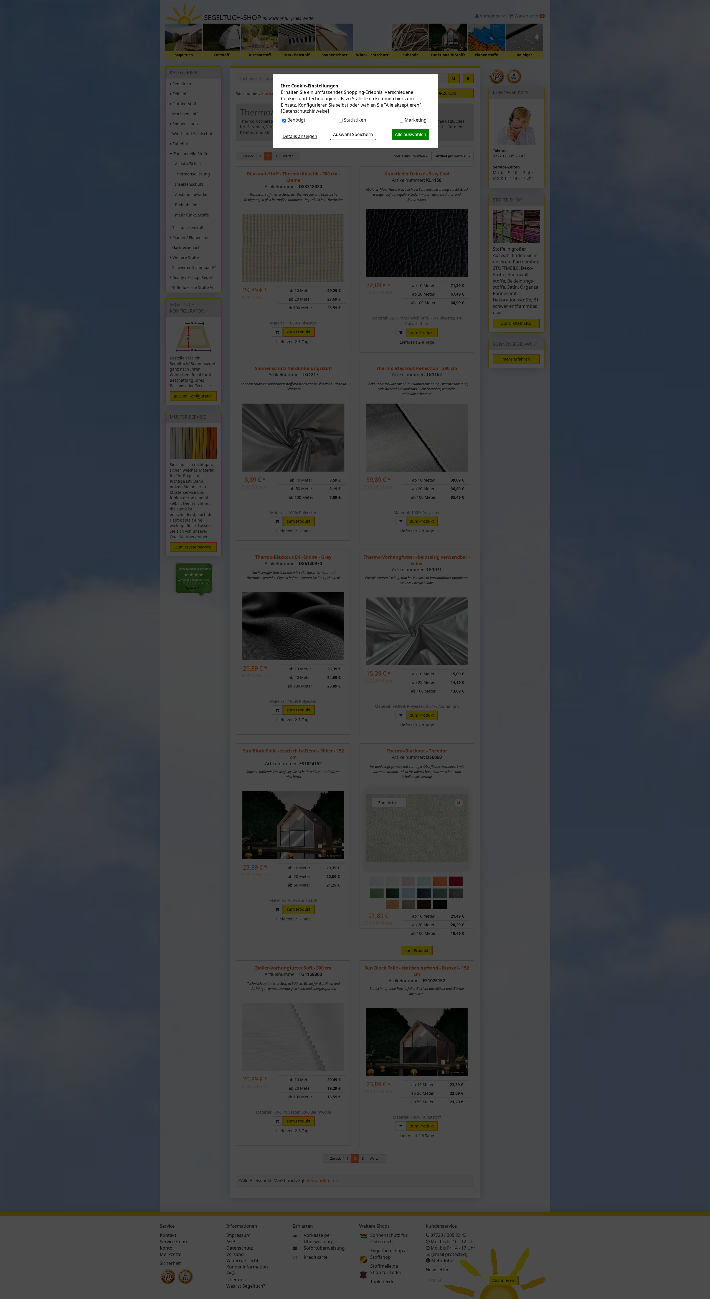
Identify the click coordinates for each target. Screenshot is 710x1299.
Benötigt (296, 120)
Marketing (416, 120)
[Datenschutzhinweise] (305, 111)
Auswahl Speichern (353, 134)
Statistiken (355, 120)
